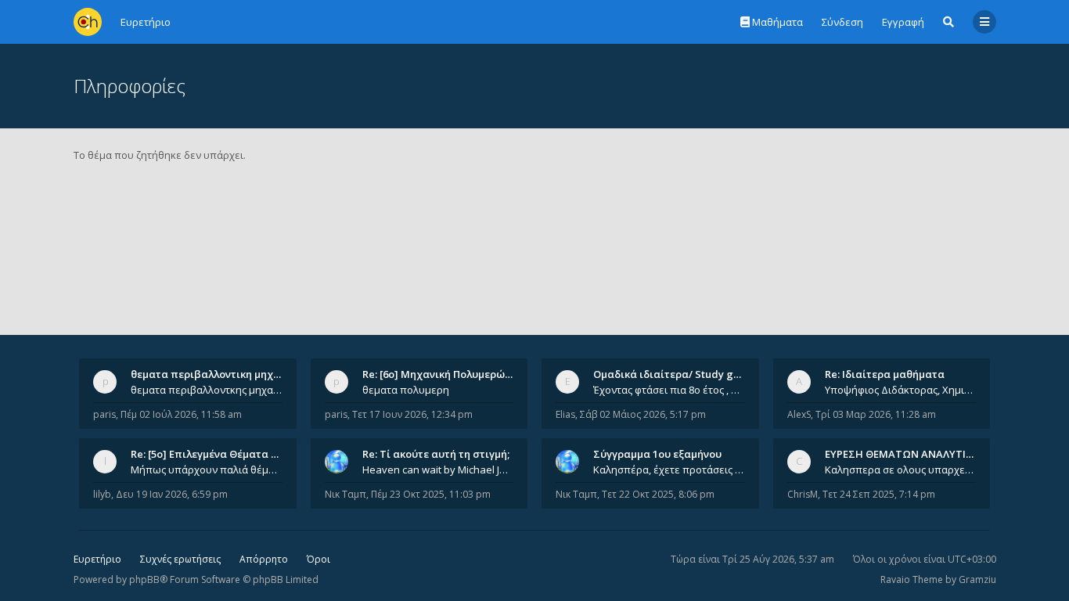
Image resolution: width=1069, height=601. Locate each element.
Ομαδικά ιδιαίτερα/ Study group (675, 374)
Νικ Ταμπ (345, 494)
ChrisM (802, 494)
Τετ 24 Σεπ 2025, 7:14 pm (878, 494)
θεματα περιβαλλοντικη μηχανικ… (217, 374)
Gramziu (977, 579)
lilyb (102, 494)
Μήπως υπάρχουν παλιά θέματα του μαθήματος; (207, 469)
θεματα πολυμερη (405, 390)
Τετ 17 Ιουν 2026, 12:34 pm (412, 414)
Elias (565, 414)
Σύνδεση (842, 22)
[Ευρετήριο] (88, 22)
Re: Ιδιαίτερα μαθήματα (885, 374)
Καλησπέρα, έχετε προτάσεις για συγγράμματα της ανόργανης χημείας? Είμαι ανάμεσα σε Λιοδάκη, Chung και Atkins (669, 469)
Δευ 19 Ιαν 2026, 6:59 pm (172, 494)
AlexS (799, 414)
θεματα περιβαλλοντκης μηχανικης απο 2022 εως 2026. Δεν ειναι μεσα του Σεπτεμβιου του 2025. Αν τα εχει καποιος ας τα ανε (207, 390)
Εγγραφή (903, 22)
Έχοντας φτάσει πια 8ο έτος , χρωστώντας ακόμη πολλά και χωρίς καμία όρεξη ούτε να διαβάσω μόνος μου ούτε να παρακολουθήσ (669, 390)
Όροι (318, 559)
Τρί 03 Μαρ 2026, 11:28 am (875, 414)
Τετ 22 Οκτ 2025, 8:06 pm (658, 494)
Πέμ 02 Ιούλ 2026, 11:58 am (181, 414)
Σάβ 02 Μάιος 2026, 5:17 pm (643, 414)
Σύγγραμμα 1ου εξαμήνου (657, 454)
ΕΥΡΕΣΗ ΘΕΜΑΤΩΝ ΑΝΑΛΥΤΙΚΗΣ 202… (919, 454)
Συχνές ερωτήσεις (180, 559)
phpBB (144, 579)
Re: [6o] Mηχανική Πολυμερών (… (443, 374)
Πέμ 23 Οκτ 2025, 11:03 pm (431, 494)
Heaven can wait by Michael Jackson (438, 469)
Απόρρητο (263, 559)
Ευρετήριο (97, 559)
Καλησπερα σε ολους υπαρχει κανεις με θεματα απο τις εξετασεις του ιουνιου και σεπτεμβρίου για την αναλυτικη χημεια (901, 469)
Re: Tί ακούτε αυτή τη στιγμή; (435, 454)
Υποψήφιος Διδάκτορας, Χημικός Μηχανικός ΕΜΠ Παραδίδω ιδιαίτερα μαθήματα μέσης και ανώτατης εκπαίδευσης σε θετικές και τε (901, 390)
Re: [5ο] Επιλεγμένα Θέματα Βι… (210, 454)
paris (104, 414)
